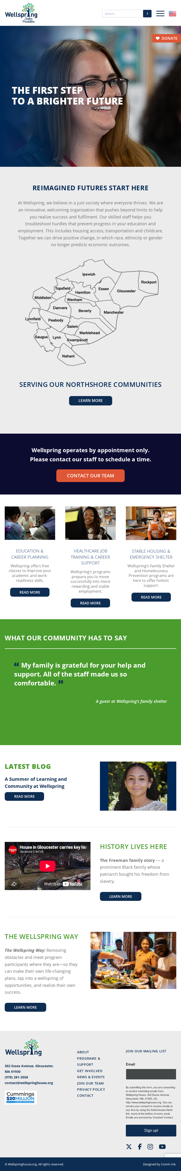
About (83, 1052)
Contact (85, 1095)
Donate (169, 38)
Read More (24, 796)
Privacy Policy (91, 1089)
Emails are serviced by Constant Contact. (149, 1117)
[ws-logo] (21, 12)
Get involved (89, 1071)
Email (130, 1064)
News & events (91, 1077)
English (172, 13)
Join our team (90, 1083)
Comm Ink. (168, 1164)
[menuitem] (159, 12)
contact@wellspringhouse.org (29, 1083)
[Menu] (159, 12)
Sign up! (151, 1130)
